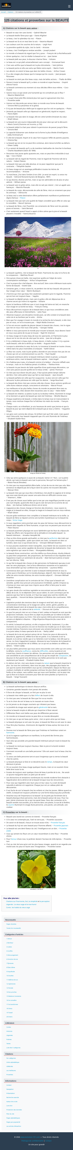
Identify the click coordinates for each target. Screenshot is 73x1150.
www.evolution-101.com (30, 1137)
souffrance (26, 651)
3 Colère (9, 947)
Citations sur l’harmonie (15, 901)
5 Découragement (12, 955)
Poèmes (9, 1039)
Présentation (10, 1093)
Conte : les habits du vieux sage (18, 907)
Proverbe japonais (61, 825)
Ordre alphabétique (12, 1062)
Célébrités (9, 1066)
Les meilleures (11, 1070)
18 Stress (9, 1008)
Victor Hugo (17, 520)
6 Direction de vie (12, 959)
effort (38, 695)
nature (46, 663)
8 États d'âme (10, 967)
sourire (11, 805)
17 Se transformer (12, 1004)
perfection (53, 538)
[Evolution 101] (6, 5)
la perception (45, 901)
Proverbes (9, 1074)
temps (49, 762)
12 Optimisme (10, 984)
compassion (63, 655)
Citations (10, 12)
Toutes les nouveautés (13, 928)
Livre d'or (9, 1106)
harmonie (10, 732)
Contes (8, 1027)
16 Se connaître (11, 1000)
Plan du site (10, 1114)
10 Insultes (9, 975)
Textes (8, 1043)
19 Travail (9, 1012)
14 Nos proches (11, 992)
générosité (43, 707)
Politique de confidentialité (32, 1141)
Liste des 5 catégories (13, 1048)
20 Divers (9, 1017)
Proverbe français (58, 822)
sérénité (37, 609)
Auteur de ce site (11, 1101)
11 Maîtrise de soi (12, 980)
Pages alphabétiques (13, 1118)
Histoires (9, 1031)
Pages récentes (11, 924)
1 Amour (9, 938)
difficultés (44, 651)
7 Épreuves (9, 963)
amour (14, 839)
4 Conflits (9, 951)
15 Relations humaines (13, 996)
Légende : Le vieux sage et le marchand (21, 904)
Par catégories (11, 1058)
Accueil (3, 12)
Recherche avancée (12, 1097)
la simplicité (33, 901)
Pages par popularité (13, 1122)
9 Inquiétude (10, 971)
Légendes (9, 1035)
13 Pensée (9, 988)
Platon (22, 198)
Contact (8, 1085)
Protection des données (14, 1110)
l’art (26, 901)
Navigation (9, 1089)
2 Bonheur (9, 943)
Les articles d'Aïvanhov (13, 1126)
